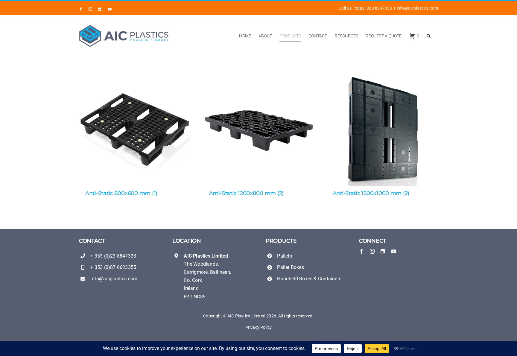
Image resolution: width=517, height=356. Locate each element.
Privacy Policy (258, 327)
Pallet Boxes (290, 267)
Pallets (284, 256)
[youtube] (393, 251)
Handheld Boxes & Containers (309, 279)
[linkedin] (383, 251)
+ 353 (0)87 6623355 (113, 267)
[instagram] (372, 251)
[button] (429, 36)
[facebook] (361, 251)
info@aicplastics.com (417, 8)
